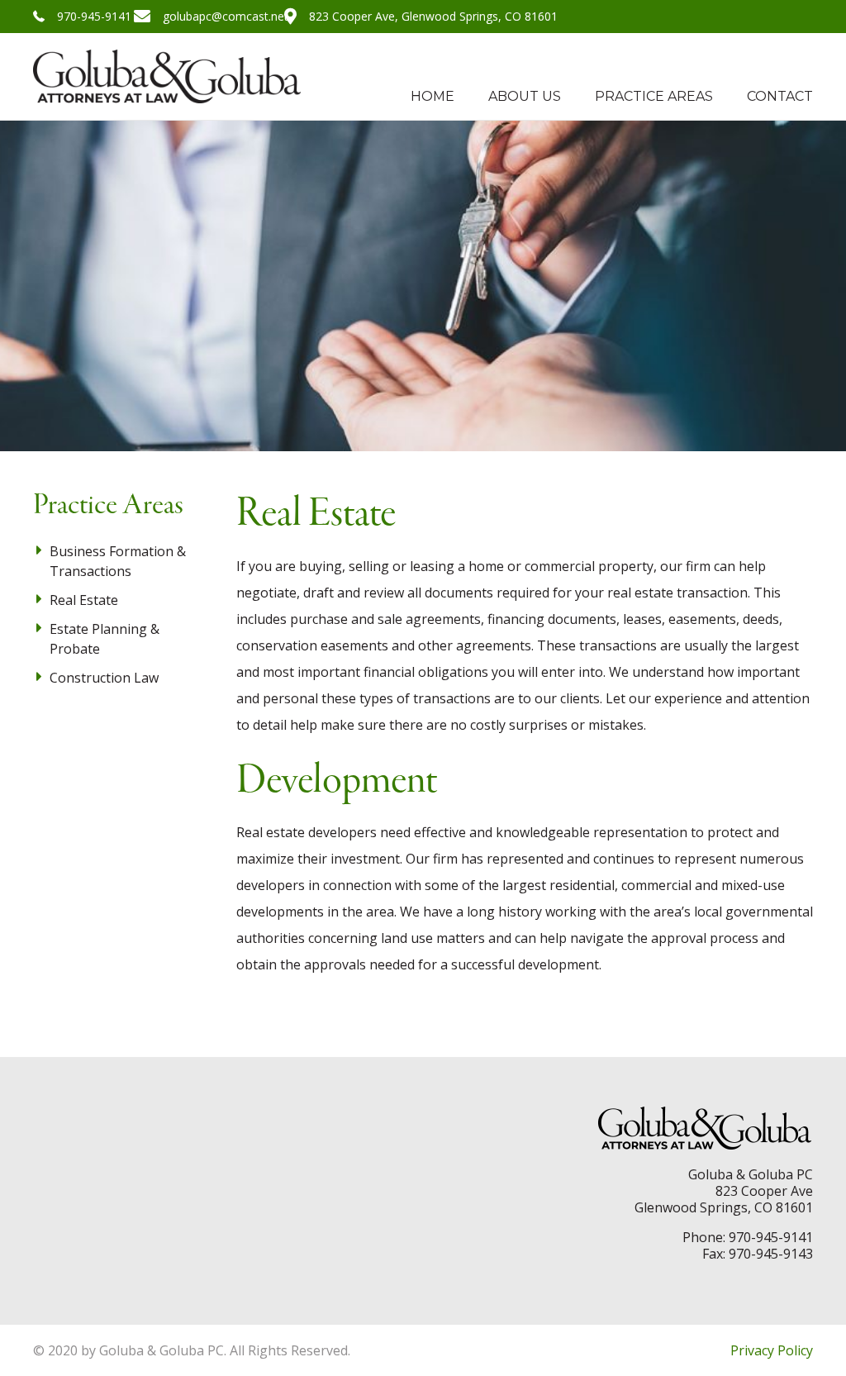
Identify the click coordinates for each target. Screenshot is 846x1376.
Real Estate (84, 600)
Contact (780, 96)
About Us (524, 96)
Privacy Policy (771, 1350)
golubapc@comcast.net (225, 16)
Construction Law (104, 678)
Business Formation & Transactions (118, 561)
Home (432, 96)
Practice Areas (654, 96)
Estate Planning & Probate (104, 639)
